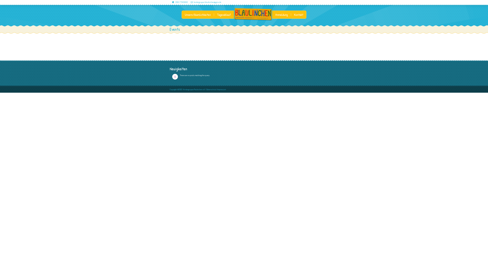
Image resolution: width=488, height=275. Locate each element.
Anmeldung (281, 15)
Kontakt (298, 15)
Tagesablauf (224, 15)
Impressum (221, 89)
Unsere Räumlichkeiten (198, 15)
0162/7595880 (181, 2)
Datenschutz (211, 89)
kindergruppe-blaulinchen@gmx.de (207, 2)
